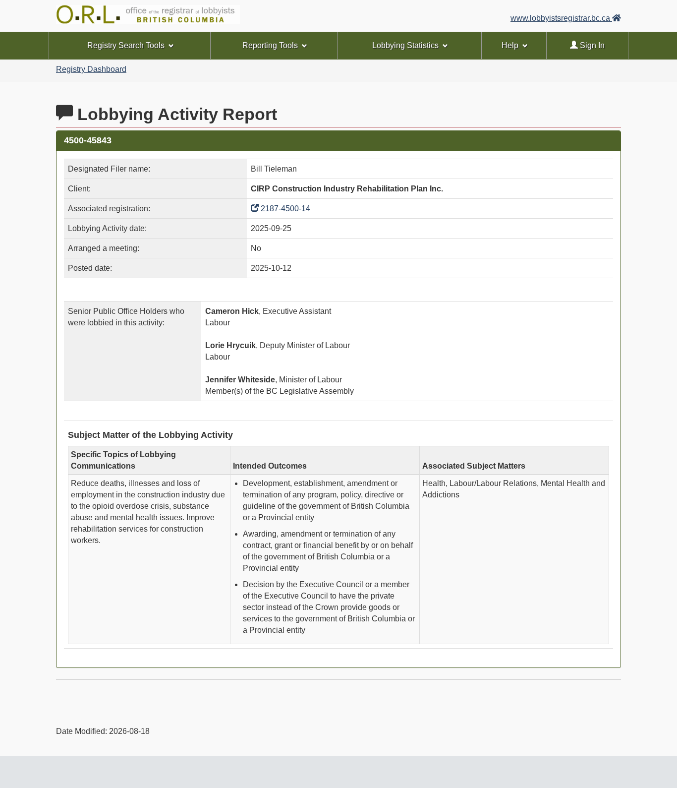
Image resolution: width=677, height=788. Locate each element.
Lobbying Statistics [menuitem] (405, 45)
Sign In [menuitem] (591, 45)
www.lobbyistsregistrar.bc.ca (561, 18)
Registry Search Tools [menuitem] (126, 45)
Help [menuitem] (510, 45)
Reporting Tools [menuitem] (270, 45)
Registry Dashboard (91, 69)
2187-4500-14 (284, 208)
